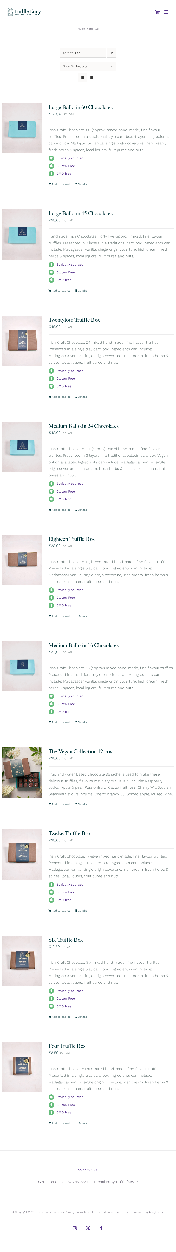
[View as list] (91, 77)
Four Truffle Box (67, 1045)
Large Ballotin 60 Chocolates (81, 107)
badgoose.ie (157, 1212)
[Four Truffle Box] (22, 1067)
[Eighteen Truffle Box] (22, 560)
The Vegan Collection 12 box (80, 751)
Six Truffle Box (66, 939)
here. (87, 1212)
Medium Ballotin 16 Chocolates (84, 645)
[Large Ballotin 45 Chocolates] (22, 234)
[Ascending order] (111, 53)
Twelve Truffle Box (70, 833)
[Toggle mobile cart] (157, 12)
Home (82, 28)
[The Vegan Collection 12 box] (22, 772)
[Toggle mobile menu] (166, 12)
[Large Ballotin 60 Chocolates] (22, 128)
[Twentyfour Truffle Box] (22, 341)
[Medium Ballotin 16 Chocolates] (22, 666)
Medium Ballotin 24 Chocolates (84, 425)
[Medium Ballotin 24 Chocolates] (22, 447)
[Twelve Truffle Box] (22, 854)
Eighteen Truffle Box (72, 538)
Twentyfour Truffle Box (74, 319)
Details (82, 184)
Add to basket (61, 184)
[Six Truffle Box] (22, 961)
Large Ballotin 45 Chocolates (81, 213)
